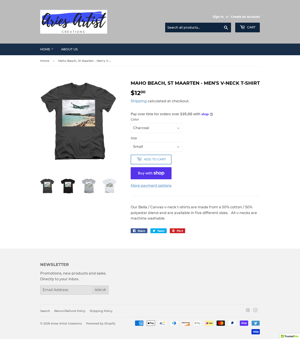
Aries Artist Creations (66, 323)
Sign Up (100, 289)
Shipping (139, 101)
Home (45, 49)
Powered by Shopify (100, 323)
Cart (250, 27)
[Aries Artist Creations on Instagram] (255, 311)
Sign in (218, 16)
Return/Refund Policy (69, 311)
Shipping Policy (101, 311)
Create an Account (245, 16)
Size (134, 138)
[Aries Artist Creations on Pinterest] (248, 311)
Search (45, 311)
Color (135, 119)
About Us (69, 49)
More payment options (151, 185)
